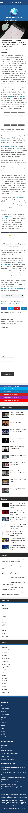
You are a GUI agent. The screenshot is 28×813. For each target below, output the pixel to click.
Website (3, 364)
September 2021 (6, 664)
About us (3, 748)
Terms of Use (21, 803)
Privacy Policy (5, 756)
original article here (17, 303)
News (3, 628)
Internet (4, 622)
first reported (22, 96)
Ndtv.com (4, 303)
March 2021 (5, 681)
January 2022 (5, 652)
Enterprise (4, 611)
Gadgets (4, 616)
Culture (4, 605)
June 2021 (4, 672)
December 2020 (6, 689)
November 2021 (6, 658)
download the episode (17, 288)
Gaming (4, 619)
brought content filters (11, 146)
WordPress (10, 808)
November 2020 (6, 692)
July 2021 (4, 669)
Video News (5, 636)
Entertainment (6, 614)
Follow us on (11, 386)
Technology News (15, 2)
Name (3, 348)
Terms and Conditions (7, 759)
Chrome (3, 140)
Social (3, 633)
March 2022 (5, 647)
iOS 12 (17, 148)
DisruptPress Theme (20, 808)
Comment (4, 327)
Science (4, 630)
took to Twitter (18, 197)
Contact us (4, 745)
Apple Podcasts (14, 286)
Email (3, 356)
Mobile (4, 53)
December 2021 (6, 655)
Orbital (18, 282)
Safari (12, 138)
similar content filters (7, 216)
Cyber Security (6, 608)
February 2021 (6, 683)
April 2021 (4, 678)
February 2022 (6, 650)
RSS (9, 288)
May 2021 (4, 675)
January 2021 (5, 686)
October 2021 (5, 661)
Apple (11, 96)
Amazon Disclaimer (6, 750)
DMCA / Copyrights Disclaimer (9, 753)
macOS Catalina (5, 218)
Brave (22, 138)
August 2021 (5, 667)
